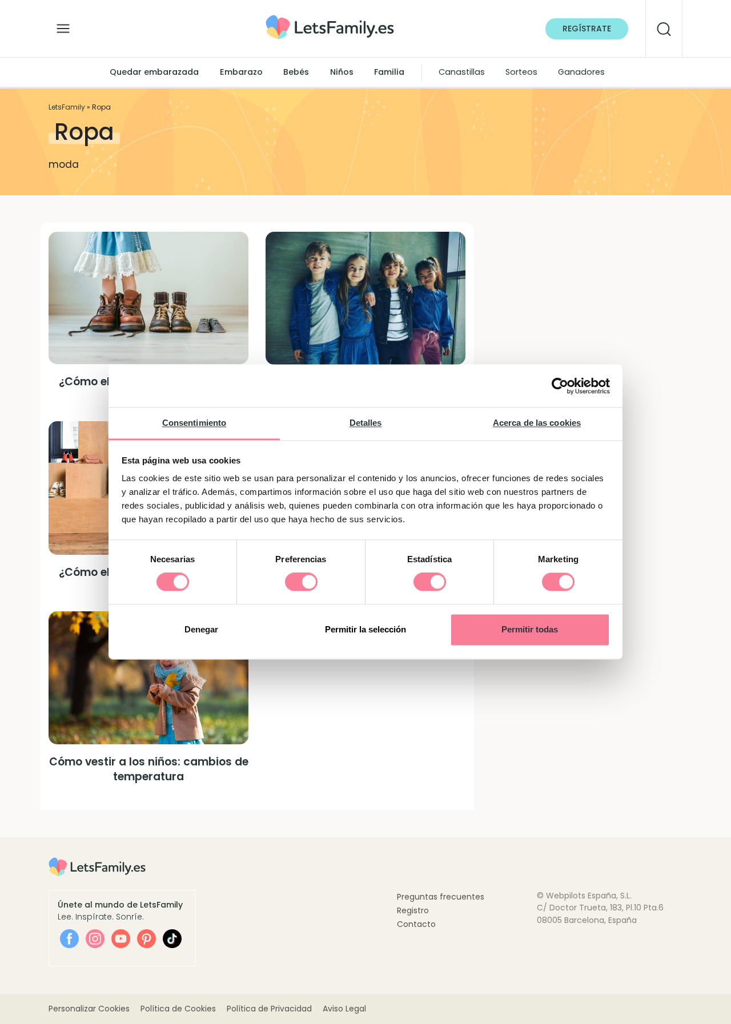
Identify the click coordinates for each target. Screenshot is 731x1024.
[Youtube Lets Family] (120, 938)
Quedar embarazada (154, 72)
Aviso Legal (344, 1008)
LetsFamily (67, 107)
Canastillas (462, 72)
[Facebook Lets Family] (69, 938)
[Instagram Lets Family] (95, 938)
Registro (413, 910)
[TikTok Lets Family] (172, 938)
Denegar (201, 629)
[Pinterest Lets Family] (146, 938)
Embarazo (241, 72)
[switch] (301, 582)
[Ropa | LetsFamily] (330, 19)
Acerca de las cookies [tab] (537, 423)
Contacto (416, 924)
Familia (389, 72)
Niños (342, 72)
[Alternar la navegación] (63, 26)
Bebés (296, 72)
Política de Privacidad (269, 1008)
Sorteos (521, 72)
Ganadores (581, 72)
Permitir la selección (365, 629)
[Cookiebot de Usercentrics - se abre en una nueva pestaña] (560, 385)
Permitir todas (529, 629)
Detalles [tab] (366, 423)
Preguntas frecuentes (440, 896)
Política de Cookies (178, 1008)
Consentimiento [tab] (194, 423)
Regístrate (587, 28)
